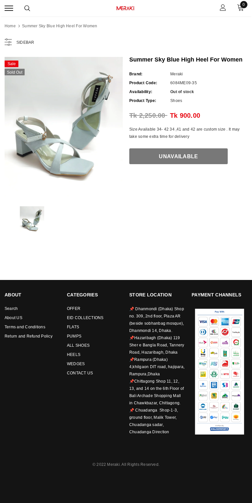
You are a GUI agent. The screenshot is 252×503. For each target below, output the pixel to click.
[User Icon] (223, 8)
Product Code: (143, 83)
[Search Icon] (27, 8)
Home (10, 26)
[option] (64, 126)
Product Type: (142, 100)
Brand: (135, 74)
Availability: (140, 91)
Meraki (176, 74)
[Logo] (125, 7)
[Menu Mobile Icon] (9, 8)
